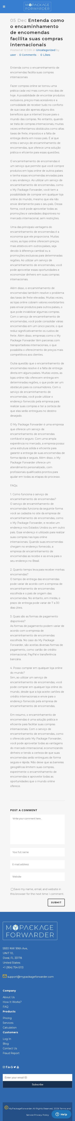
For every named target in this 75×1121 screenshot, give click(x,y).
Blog (6, 1043)
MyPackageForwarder (20, 1108)
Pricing (7, 1018)
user (13, 54)
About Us (9, 997)
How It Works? (12, 1002)
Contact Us (10, 1048)
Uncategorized (45, 50)
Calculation (10, 1027)
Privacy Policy (41, 1115)
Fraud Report (11, 1053)
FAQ (5, 1006)
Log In (7, 1039)
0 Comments (27, 54)
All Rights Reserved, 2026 (46, 1108)
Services (8, 1022)
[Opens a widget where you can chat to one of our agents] (61, 1114)
